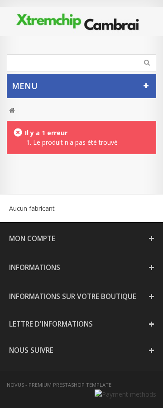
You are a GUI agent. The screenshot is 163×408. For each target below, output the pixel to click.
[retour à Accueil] (12, 110)
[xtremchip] (81, 21)
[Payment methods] (125, 394)
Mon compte (32, 238)
